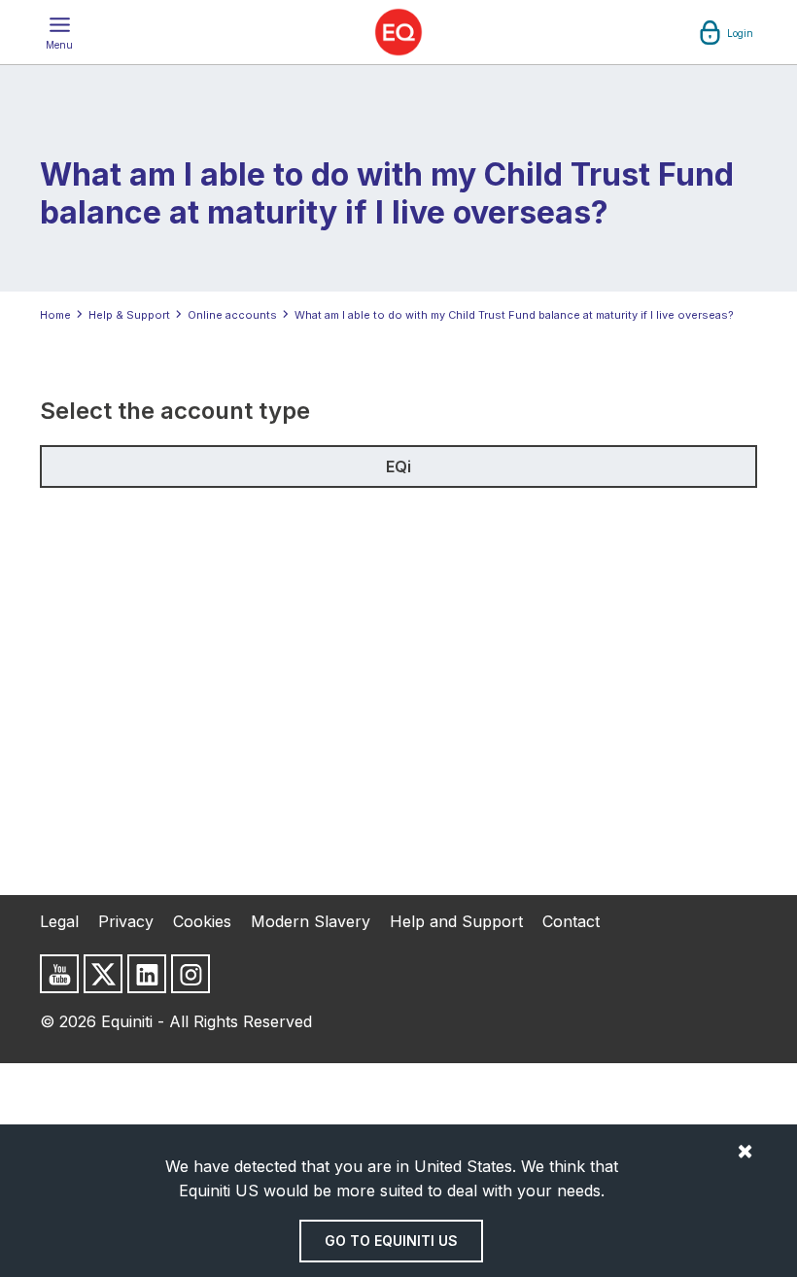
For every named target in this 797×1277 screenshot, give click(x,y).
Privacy (126, 921)
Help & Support (129, 315)
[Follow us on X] (103, 973)
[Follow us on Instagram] (190, 973)
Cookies (202, 921)
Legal (59, 921)
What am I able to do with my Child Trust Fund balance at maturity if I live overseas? (514, 315)
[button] (59, 32)
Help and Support (456, 921)
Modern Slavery (310, 921)
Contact (571, 921)
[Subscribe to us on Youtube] (59, 973)
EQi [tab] (398, 466)
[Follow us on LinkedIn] (146, 973)
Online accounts (232, 315)
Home (55, 315)
